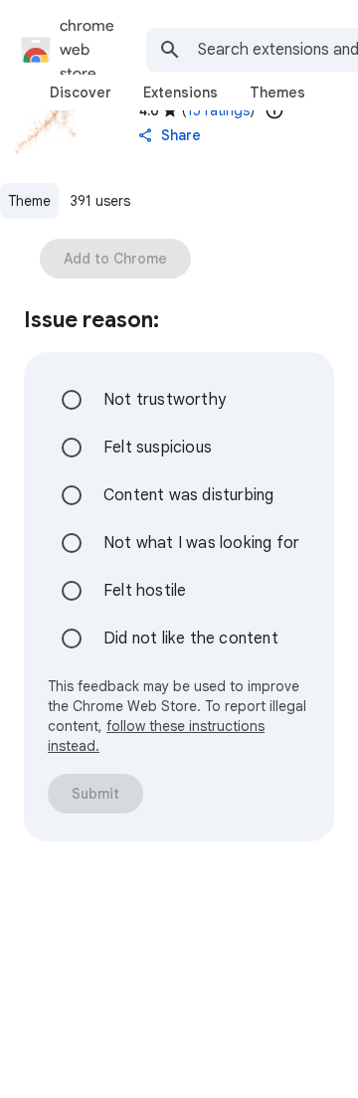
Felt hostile (144, 591)
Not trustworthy (164, 400)
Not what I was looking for (201, 543)
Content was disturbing (188, 495)
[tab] (80, 92)
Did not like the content (190, 638)
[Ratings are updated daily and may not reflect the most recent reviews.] (274, 110)
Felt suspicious (157, 448)
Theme (29, 201)
